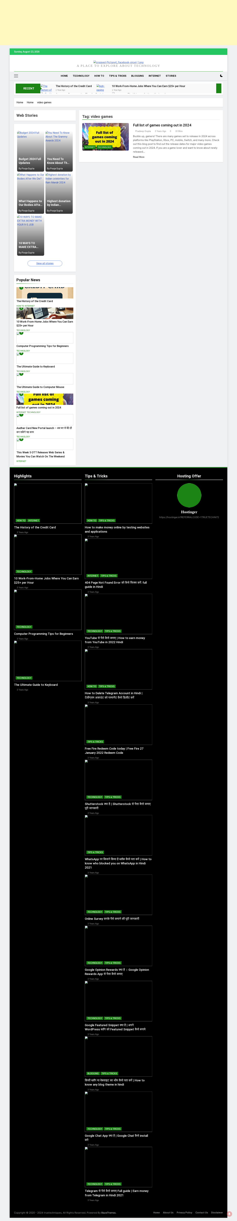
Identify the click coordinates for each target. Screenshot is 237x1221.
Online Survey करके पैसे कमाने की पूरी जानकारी (112, 919)
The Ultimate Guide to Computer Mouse (40, 387)
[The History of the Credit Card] (46, 92)
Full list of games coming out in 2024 (38, 407)
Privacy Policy (184, 1212)
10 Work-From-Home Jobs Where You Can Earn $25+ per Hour (148, 86)
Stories (171, 75)
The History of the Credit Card (74, 86)
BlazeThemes (108, 1212)
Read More (138, 157)
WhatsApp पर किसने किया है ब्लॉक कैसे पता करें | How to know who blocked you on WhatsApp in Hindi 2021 (118, 863)
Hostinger (189, 512)
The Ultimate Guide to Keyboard (35, 366)
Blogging (137, 75)
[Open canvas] (16, 76)
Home (64, 75)
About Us (168, 1212)
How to (99, 75)
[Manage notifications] (229, 1213)
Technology (81, 75)
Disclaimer (217, 1212)
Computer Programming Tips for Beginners (42, 346)
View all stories (45, 263)
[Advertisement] (96, 22)
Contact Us (201, 1212)
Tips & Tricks (117, 75)
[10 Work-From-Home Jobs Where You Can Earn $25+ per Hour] (103, 92)
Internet (155, 75)
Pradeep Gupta (143, 131)
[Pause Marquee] (218, 88)
